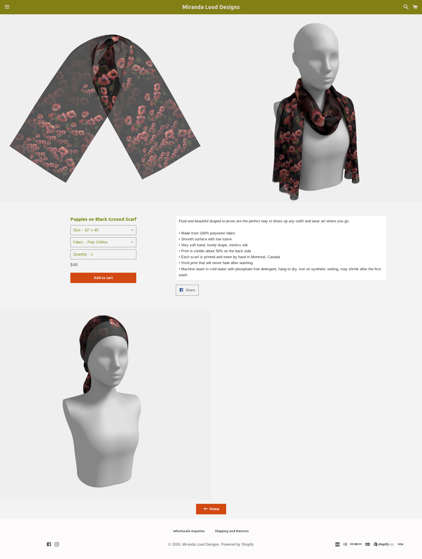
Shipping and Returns (232, 531)
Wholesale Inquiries (189, 531)
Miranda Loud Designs (211, 7)
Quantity (80, 254)
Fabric (78, 242)
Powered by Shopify (237, 544)
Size (76, 230)
